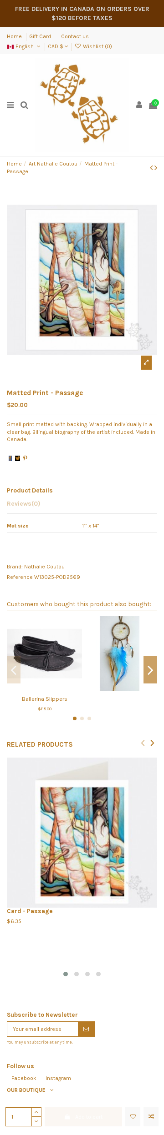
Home (15, 36)
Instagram (58, 1078)
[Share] (10, 458)
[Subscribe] (86, 1029)
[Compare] (44, 688)
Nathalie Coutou (44, 566)
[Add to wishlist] (132, 1116)
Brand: (15, 566)
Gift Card (40, 36)
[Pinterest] (25, 458)
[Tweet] (17, 458)
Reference (20, 577)
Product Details (30, 490)
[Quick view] (55, 688)
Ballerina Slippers (44, 698)
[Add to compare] (151, 1116)
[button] (65, 974)
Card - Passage (30, 911)
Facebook (23, 1078)
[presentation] (142, 742)
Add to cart (88, 1117)
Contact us (75, 36)
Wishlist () (97, 46)
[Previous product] (152, 168)
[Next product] (155, 168)
